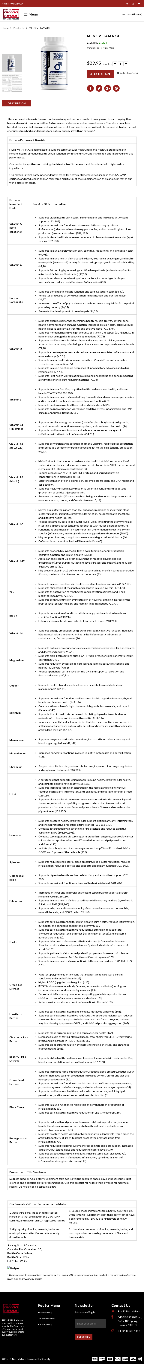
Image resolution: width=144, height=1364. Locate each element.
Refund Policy (45, 1324)
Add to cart (100, 74)
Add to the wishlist (128, 73)
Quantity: (107, 63)
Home (5, 28)
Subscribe (83, 1337)
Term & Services (46, 1318)
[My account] (133, 4)
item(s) (132, 14)
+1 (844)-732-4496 (129, 1330)
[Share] (90, 88)
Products (18, 28)
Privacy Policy (45, 1312)
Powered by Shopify (38, 1359)
